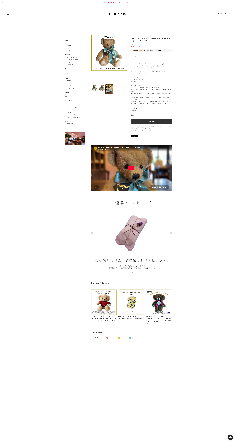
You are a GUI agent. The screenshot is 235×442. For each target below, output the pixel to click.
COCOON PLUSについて (73, 107)
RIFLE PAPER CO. (72, 57)
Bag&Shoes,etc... (71, 48)
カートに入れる (151, 121)
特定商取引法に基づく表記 (73, 117)
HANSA (69, 85)
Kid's (68, 50)
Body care (70, 73)
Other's (69, 83)
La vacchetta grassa (72, 59)
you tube (69, 126)
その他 (68, 62)
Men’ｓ (69, 43)
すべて (97, 338)
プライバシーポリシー (72, 114)
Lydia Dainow (71, 71)
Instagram (70, 123)
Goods (67, 55)
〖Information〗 (71, 110)
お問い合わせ (70, 112)
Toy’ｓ (67, 78)
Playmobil (70, 80)
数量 (132, 115)
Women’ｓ (70, 45)
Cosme (67, 69)
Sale (67, 96)
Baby (67, 92)
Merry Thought (71, 88)
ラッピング (134, 108)
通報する (142, 136)
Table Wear (70, 64)
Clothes (68, 40)
